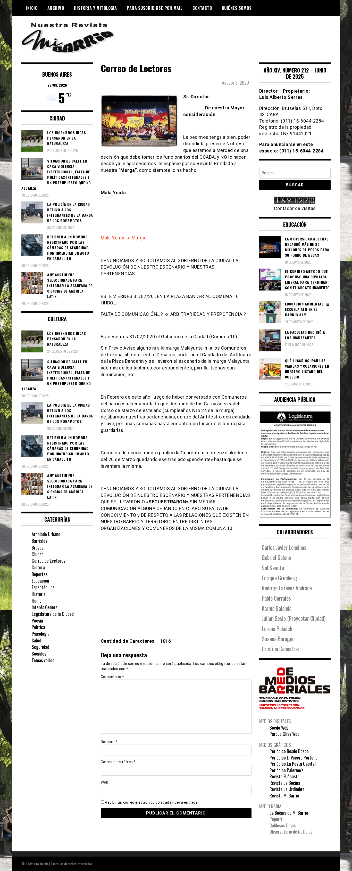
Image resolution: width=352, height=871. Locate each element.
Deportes (39, 574)
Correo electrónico (118, 762)
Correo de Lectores (48, 560)
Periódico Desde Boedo (289, 751)
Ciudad (38, 554)
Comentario (112, 677)
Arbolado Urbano (46, 534)
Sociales (39, 653)
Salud (36, 640)
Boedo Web (279, 727)
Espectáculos (43, 587)
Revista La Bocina (285, 782)
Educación (40, 580)
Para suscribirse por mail (155, 8)
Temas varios (43, 660)
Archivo (55, 8)
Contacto (202, 8)
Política (38, 627)
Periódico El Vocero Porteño (293, 757)
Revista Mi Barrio (284, 795)
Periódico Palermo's (286, 770)
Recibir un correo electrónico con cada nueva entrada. (152, 802)
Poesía (37, 620)
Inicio (31, 8)
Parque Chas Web (284, 733)
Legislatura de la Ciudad (53, 613)
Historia (39, 594)
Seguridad (40, 646)
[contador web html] (295, 201)
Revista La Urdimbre (287, 789)
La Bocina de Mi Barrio (289, 812)
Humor (37, 600)
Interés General (45, 607)
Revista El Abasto (284, 776)
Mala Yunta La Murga (123, 237)
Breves (37, 547)
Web (104, 782)
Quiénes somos (237, 8)
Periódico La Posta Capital (293, 763)
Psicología (40, 633)
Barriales (39, 540)
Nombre (109, 742)
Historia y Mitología (95, 8)
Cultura (38, 567)
